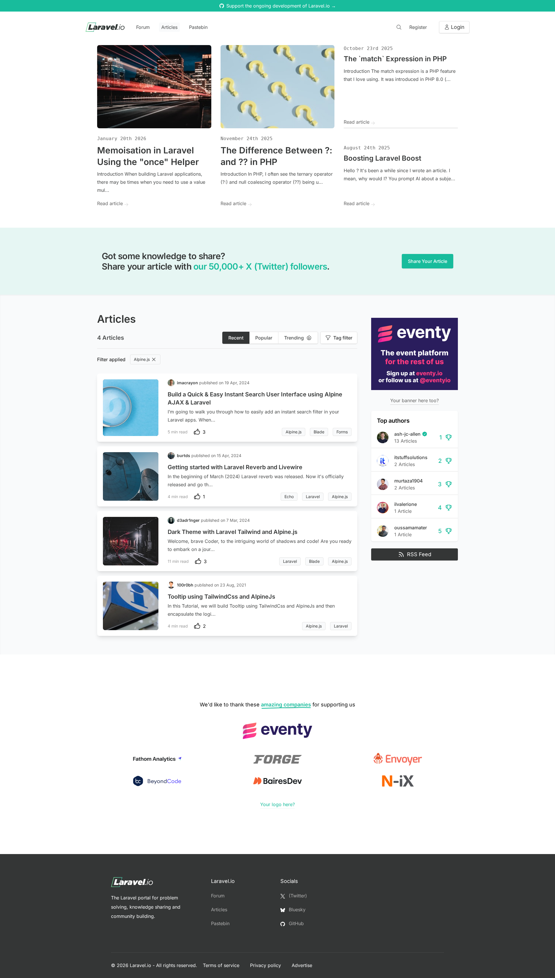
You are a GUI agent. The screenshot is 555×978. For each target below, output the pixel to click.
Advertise (302, 965)
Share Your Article (427, 261)
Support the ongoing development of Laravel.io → (281, 6)
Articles (169, 27)
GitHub (295, 923)
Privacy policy (266, 965)
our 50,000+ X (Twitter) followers (260, 266)
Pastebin (198, 27)
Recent (235, 338)
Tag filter (342, 338)
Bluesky (296, 909)
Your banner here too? (414, 400)
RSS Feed (419, 554)
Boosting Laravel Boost (382, 158)
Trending (294, 338)
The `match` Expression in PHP (395, 59)
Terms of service (222, 965)
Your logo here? (277, 804)
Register (418, 27)
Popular (263, 338)
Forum (143, 27)
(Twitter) (297, 896)
